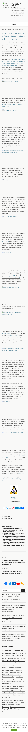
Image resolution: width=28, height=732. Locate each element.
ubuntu (10, 518)
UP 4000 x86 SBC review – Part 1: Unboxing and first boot (13, 479)
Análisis (7, 516)
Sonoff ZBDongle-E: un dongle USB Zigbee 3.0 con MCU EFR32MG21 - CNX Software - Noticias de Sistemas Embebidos (14, 661)
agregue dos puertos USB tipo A (11, 278)
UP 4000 (9, 42)
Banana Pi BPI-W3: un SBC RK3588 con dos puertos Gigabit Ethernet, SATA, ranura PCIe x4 (13, 618)
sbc (6, 518)
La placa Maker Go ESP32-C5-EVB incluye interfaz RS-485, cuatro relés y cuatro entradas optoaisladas (13, 607)
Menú (14, 24)
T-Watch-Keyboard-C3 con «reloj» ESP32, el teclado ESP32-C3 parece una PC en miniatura (13, 530)
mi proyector (15, 147)
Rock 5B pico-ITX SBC (13, 335)
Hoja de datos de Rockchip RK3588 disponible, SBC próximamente (13, 695)
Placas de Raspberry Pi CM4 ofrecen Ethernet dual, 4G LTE (13, 533)
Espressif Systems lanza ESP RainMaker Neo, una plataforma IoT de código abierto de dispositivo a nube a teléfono (13, 636)
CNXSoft (21, 29)
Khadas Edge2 (6, 333)
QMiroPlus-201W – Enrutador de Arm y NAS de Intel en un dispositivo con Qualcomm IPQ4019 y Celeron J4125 (13, 544)
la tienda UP (21, 473)
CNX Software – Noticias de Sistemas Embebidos (16, 5)
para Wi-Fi (12, 276)
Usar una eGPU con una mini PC (11, 599)
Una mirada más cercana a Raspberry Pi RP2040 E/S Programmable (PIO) (13, 709)
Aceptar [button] (14, 729)
